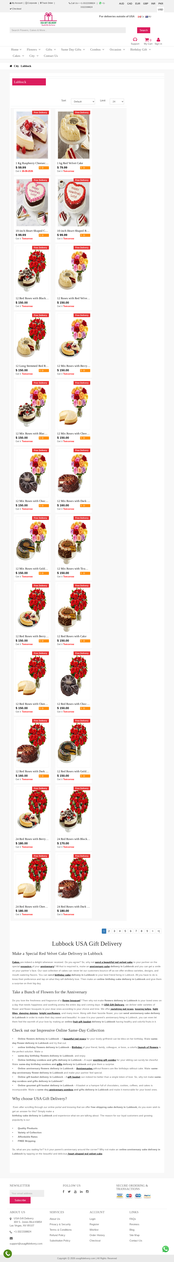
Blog (131, 1229)
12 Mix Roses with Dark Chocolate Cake (82, 501)
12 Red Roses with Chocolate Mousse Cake (83, 703)
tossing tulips (143, 1009)
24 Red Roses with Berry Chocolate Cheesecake (45, 839)
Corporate (32, 3)
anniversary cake (100, 966)
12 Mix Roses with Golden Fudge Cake (39, 568)
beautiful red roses (75, 1038)
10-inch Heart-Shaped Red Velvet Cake (81, 230)
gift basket (74, 1077)
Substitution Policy (60, 1240)
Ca (142, 16)
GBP (145, 3)
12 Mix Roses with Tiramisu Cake (77, 568)
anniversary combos (61, 1089)
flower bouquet (71, 1000)
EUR (137, 3)
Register (94, 1224)
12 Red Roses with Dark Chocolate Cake (40, 771)
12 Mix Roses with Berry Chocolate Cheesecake (86, 365)
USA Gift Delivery (114, 1004)
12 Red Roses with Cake (71, 636)
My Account (16, 3)
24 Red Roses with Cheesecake (34, 906)
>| (159, 931)
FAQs (132, 1218)
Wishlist (94, 1229)
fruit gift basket (82, 1021)
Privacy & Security (60, 1224)
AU (149, 16)
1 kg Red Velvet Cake (70, 163)
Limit (102, 100)
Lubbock (26, 66)
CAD (129, 3)
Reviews (134, 1224)
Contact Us (135, 1240)
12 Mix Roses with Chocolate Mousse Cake (42, 501)
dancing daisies (28, 1013)
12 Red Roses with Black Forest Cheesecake (42, 298)
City (16, 66)
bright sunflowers (49, 1013)
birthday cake (63, 974)
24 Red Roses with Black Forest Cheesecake (84, 839)
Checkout (16, 9)
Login (93, 1218)
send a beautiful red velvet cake (114, 962)
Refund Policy (57, 1235)
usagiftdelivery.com (85, 1258)
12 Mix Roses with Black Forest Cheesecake (42, 433)
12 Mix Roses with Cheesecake (76, 433)
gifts (59, 1064)
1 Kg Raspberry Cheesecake (33, 163)
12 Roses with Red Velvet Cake (76, 298)
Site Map (134, 1235)
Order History (97, 1235)
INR (153, 3)
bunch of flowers (148, 1047)
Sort (63, 100)
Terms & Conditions (61, 1229)
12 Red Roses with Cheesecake (34, 703)
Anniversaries (84, 1068)
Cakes (16, 962)
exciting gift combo (104, 1060)
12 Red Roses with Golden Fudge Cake (81, 771)
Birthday (77, 1047)
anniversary (47, 966)
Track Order (47, 3)
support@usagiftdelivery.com (26, 1243)
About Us (55, 1218)
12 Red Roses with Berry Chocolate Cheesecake (45, 636)
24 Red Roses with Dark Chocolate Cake (81, 906)
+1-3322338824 (22, 1231)
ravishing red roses (122, 1009)
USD (160, 9)
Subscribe (20, 1200)
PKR (160, 3)
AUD (121, 3)
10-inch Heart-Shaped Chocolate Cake (39, 230)
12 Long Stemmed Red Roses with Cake (40, 365)
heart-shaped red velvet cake (84, 1153)
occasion (26, 966)
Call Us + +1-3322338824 (83, 3)
